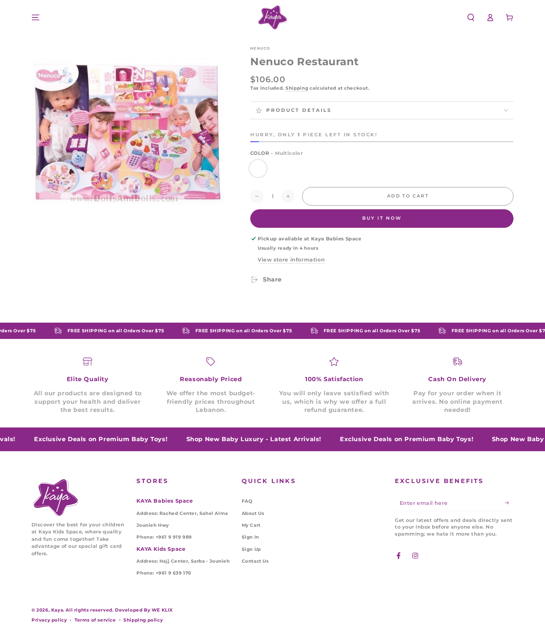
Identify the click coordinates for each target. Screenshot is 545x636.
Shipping (296, 88)
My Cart (251, 525)
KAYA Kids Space (160, 549)
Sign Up (251, 549)
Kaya (57, 610)
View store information (291, 259)
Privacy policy (49, 620)
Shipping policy (143, 620)
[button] (470, 17)
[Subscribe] (509, 503)
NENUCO (260, 48)
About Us (253, 513)
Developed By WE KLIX (144, 610)
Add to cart (408, 196)
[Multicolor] (258, 168)
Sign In (250, 537)
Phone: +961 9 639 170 (163, 573)
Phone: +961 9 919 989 (164, 537)
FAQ (247, 501)
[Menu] (35, 17)
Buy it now (382, 218)
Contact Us (255, 561)
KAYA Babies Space (164, 500)
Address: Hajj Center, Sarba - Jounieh (182, 561)
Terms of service (95, 620)
